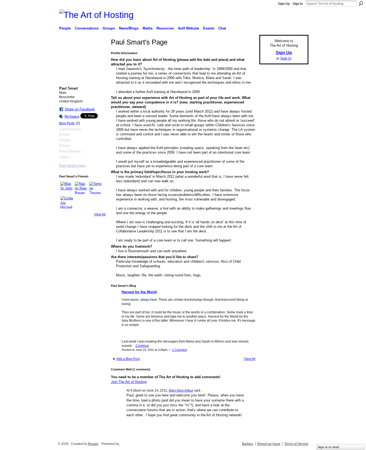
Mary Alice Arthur (181, 390)
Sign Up (284, 4)
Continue (142, 346)
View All (100, 214)
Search (361, 3)
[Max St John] (66, 187)
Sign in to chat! (328, 447)
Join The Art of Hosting (129, 382)
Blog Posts (67, 123)
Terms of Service (296, 444)
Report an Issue (268, 444)
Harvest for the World (139, 292)
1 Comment (179, 349)
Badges (247, 444)
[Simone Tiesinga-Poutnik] (95, 187)
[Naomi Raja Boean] (81, 187)
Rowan (93, 444)
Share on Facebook (80, 109)
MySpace (72, 116)
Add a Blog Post (128, 359)
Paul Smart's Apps (72, 166)
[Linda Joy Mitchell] (66, 202)
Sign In (298, 4)
